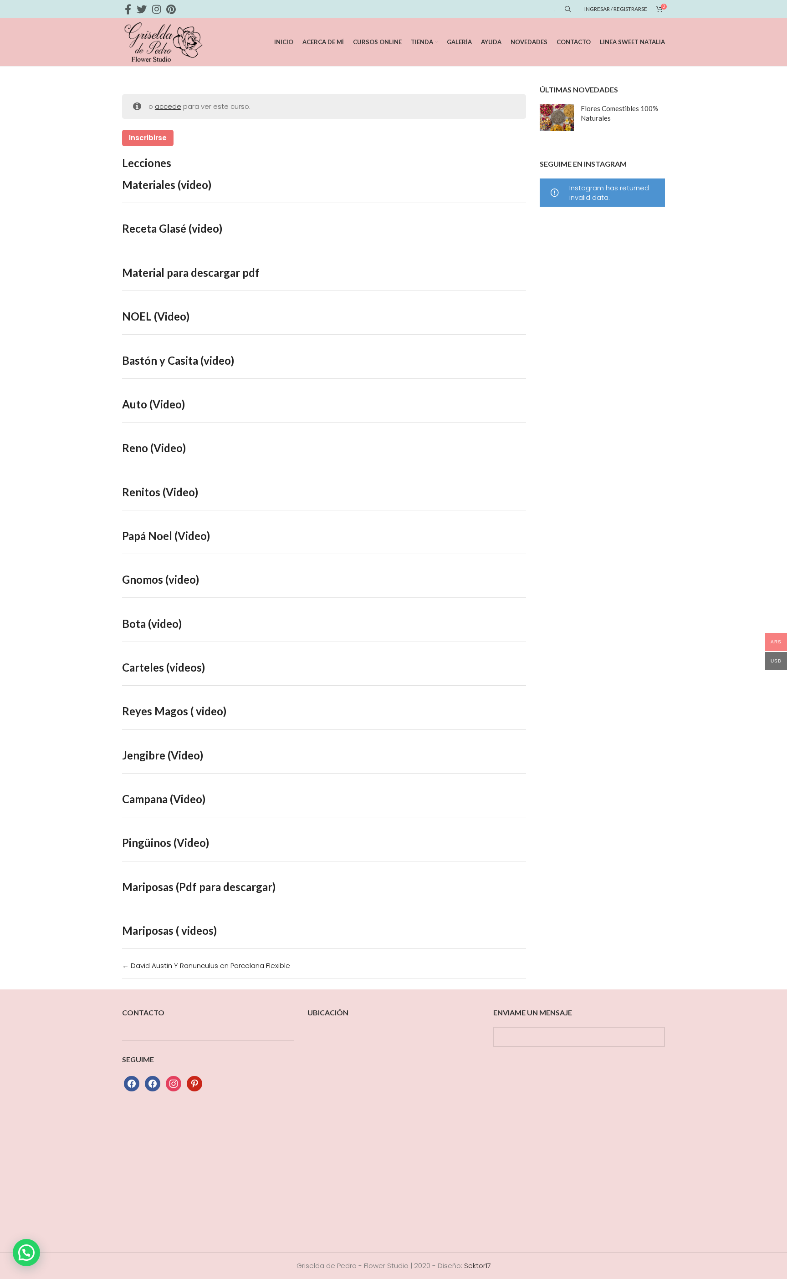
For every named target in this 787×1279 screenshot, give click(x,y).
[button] (26, 1252)
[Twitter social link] (141, 9)
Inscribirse (148, 138)
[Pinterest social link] (171, 9)
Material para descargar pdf (191, 272)
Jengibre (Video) (162, 755)
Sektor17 (477, 1265)
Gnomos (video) (160, 579)
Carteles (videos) (163, 667)
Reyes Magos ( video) (174, 711)
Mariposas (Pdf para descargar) (199, 886)
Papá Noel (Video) (166, 535)
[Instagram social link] (156, 9)
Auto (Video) (153, 404)
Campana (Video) (163, 798)
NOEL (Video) (155, 316)
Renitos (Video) (160, 492)
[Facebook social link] (128, 9)
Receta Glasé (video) (172, 228)
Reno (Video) (154, 447)
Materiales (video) (166, 184)
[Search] (566, 9)
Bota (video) (152, 623)
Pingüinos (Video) (165, 842)
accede (168, 106)
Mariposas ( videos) (169, 930)
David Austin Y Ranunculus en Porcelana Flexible (209, 965)
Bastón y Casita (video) (178, 360)
